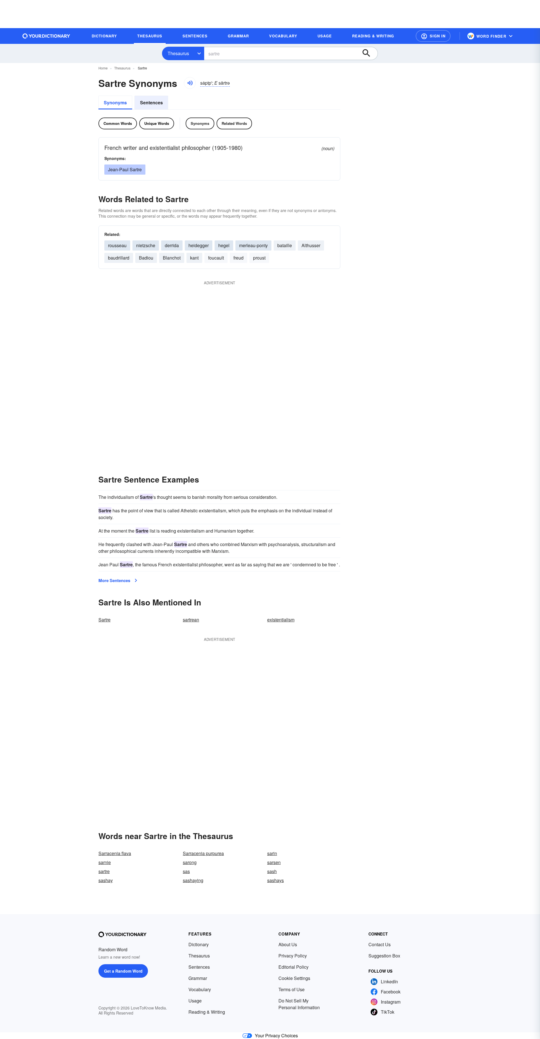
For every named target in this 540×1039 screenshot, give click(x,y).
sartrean (191, 619)
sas (186, 871)
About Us (287, 944)
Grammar (197, 978)
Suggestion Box (384, 955)
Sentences (151, 102)
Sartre (104, 619)
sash (272, 871)
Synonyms (115, 102)
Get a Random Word (123, 971)
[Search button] (369, 53)
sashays (275, 880)
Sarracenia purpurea (203, 853)
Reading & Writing (206, 1012)
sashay (105, 880)
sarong (190, 862)
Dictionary (198, 944)
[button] (433, 36)
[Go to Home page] (46, 36)
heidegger (198, 245)
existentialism (280, 619)
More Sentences (114, 580)
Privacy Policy (292, 955)
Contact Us (379, 944)
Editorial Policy (293, 967)
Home (103, 68)
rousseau (117, 245)
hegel (224, 245)
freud (238, 257)
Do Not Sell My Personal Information (299, 1004)
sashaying (193, 880)
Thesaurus (178, 53)
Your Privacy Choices (276, 1035)
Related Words (234, 123)
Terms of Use (291, 989)
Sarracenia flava (114, 853)
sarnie (104, 862)
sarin (272, 853)
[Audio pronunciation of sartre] (190, 83)
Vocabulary (199, 989)
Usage (195, 1000)
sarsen (274, 862)
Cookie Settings (294, 978)
